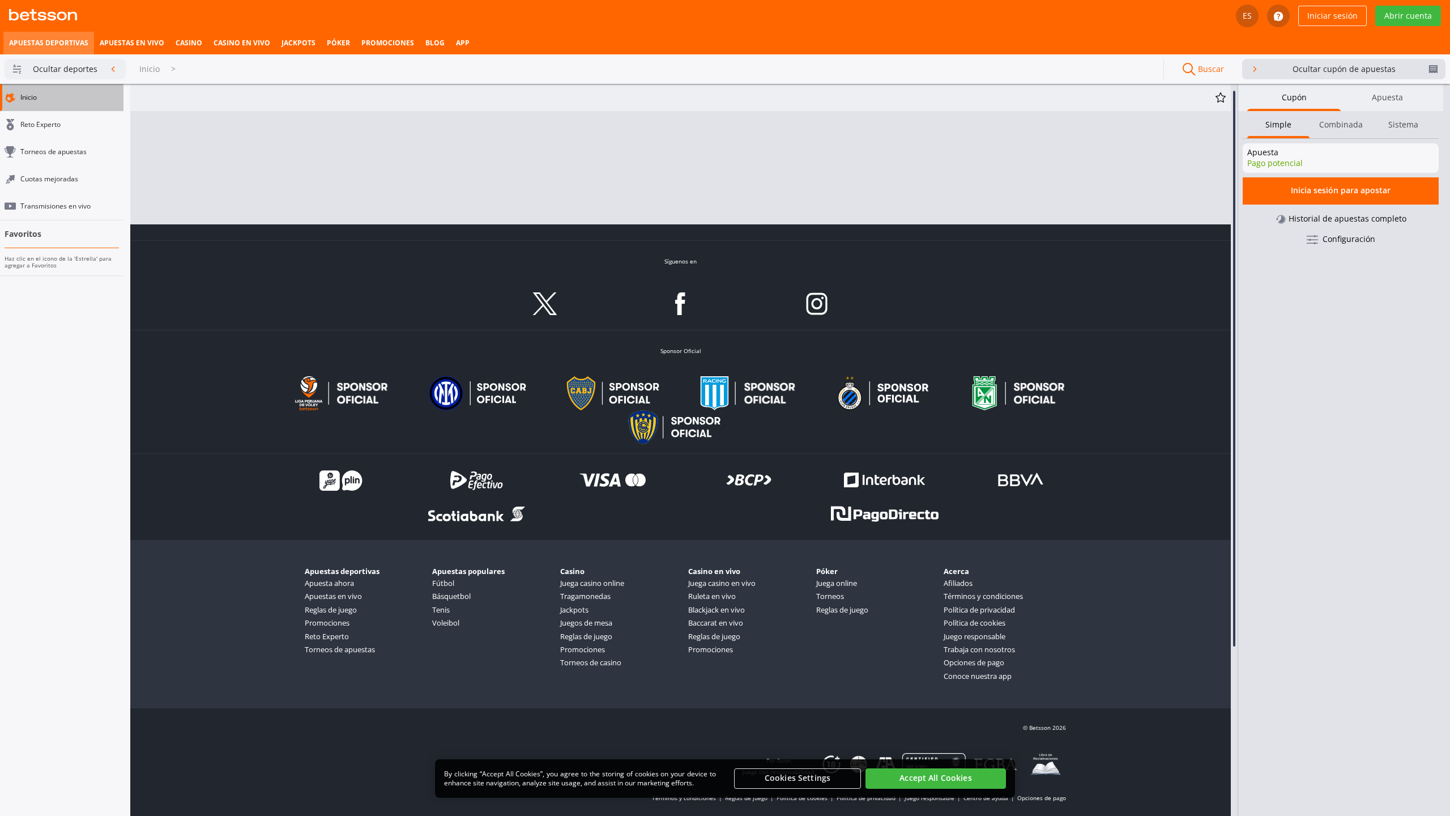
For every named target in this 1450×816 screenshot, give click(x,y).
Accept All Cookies (935, 778)
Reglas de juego (331, 610)
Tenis (441, 610)
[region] (725, 778)
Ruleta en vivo (712, 596)
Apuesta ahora (329, 583)
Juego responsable (974, 636)
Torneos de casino (590, 662)
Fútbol (443, 583)
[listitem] (48, 43)
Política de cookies (974, 623)
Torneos (830, 596)
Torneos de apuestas (340, 649)
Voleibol (445, 623)
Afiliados (958, 583)
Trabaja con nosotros (979, 649)
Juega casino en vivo (722, 583)
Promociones (327, 623)
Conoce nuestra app (978, 676)
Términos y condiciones (983, 596)
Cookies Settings (797, 778)
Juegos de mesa (586, 623)
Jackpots (574, 610)
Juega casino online (592, 583)
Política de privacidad (979, 610)
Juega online (836, 583)
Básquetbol (451, 596)
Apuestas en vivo (333, 596)
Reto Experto (327, 636)
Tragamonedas (585, 596)
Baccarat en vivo (715, 623)
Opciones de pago (974, 662)
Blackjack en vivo (716, 610)
